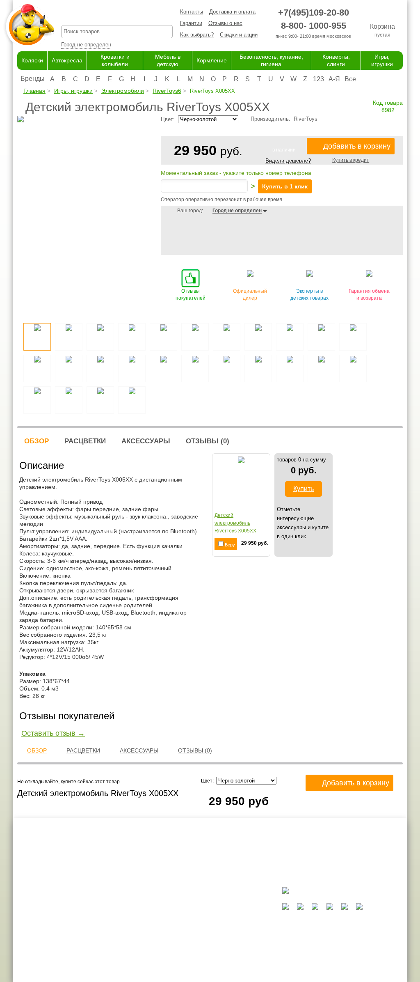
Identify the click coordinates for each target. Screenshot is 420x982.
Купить (303, 488)
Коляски (32, 60)
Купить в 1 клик (285, 186)
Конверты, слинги (210, 951)
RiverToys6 (167, 90)
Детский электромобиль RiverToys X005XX (235, 523)
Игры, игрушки (73, 90)
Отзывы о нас (225, 23)
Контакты (191, 12)
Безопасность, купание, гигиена (227, 943)
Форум (133, 911)
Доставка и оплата (232, 12)
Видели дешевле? (288, 161)
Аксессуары (145, 441)
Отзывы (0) (207, 441)
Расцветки (85, 441)
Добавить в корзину (356, 146)
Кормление (211, 60)
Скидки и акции (239, 35)
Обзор (36, 441)
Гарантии (191, 23)
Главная (34, 90)
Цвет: (208, 781)
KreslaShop (117, 14)
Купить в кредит (350, 160)
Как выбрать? (197, 35)
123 (318, 79)
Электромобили (122, 90)
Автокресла (67, 60)
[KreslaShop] (29, 24)
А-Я (334, 79)
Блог (131, 919)
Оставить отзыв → (53, 733)
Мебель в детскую (211, 927)
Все (350, 79)
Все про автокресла (150, 903)
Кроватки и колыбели (214, 919)
